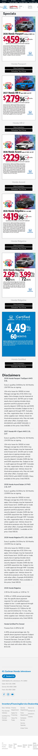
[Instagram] (8, 694)
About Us (31, 708)
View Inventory (18, 68)
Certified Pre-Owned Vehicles (6, 718)
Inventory (6, 703)
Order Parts (24, 728)
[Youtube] (12, 694)
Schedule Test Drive (18, 71)
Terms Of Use (15, 745)
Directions (31, 714)
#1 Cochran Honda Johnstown (5, 745)
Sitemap (20, 746)
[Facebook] (4, 694)
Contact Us (10, 676)
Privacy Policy (11, 746)
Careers (30, 717)
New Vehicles (6, 708)
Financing (15, 703)
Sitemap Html (25, 746)
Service (24, 703)
